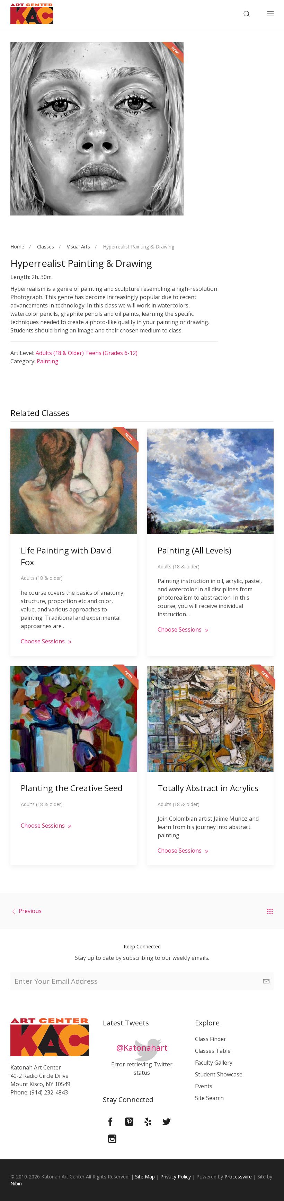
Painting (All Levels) (194, 550)
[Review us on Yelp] (148, 1121)
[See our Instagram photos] (112, 1138)
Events (203, 1086)
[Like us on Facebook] (110, 1121)
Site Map (145, 1176)
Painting (48, 361)
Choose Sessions (43, 641)
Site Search (209, 1098)
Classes (45, 246)
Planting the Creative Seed (72, 788)
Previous (30, 911)
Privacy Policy (175, 1176)
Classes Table (213, 1051)
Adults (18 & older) (60, 353)
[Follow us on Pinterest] (129, 1121)
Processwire (238, 1176)
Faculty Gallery (213, 1062)
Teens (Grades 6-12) (111, 353)
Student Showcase (218, 1074)
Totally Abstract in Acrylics (208, 788)
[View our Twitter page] (166, 1121)
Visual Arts (78, 246)
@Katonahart (142, 1047)
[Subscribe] (266, 981)
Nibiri (16, 1183)
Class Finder (210, 1039)
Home (17, 246)
